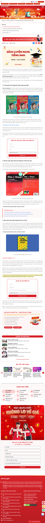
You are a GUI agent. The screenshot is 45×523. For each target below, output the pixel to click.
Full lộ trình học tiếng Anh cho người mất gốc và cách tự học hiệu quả (17, 212)
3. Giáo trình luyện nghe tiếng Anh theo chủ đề (10, 30)
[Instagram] (35, 1)
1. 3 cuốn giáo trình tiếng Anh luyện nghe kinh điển (11, 26)
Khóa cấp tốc (29, 3)
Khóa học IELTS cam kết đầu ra (30, 494)
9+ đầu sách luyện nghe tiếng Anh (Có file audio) (24, 20)
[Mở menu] (43, 7)
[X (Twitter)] (42, 43)
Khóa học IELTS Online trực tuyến (30, 497)
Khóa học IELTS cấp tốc (29, 499)
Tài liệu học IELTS (10, 20)
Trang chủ (4, 20)
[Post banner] (22, 13)
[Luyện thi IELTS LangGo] (22, 478)
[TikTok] (36, 1)
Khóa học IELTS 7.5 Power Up (30, 495)
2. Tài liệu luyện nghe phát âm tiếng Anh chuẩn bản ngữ (12, 28)
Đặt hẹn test (22, 155)
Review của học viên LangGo (30, 502)
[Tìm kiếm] (29, 1)
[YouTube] (31, 1)
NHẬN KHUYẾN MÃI (8, 327)
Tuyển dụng (41, 1)
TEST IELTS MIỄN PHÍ (17, 327)
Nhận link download (22, 295)
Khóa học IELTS (5, 3)
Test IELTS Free (22, 3)
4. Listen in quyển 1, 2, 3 (6, 32)
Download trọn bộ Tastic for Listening (11, 125)
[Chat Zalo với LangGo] (42, 514)
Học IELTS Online (13, 3)
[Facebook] (33, 1)
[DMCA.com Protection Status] (30, 506)
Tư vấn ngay (22, 467)
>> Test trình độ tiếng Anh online (22, 359)
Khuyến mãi (37, 3)
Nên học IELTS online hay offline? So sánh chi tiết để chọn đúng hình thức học (18, 214)
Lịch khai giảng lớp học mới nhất (30, 501)
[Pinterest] (39, 43)
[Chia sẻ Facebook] (34, 43)
